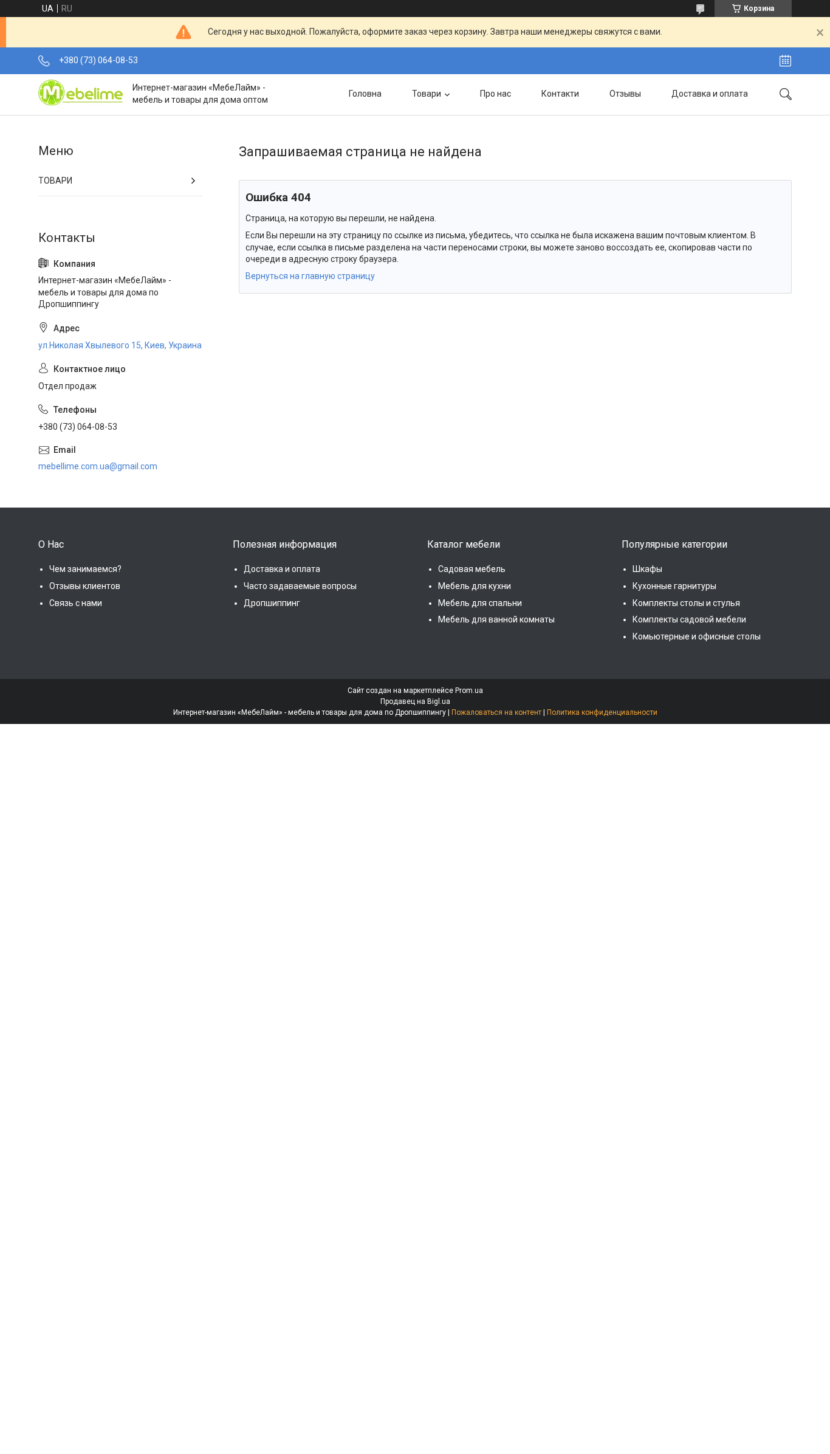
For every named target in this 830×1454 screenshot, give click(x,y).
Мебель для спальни (480, 603)
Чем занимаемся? (85, 569)
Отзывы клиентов (84, 586)
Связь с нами (75, 603)
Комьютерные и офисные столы (697, 636)
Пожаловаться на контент (496, 712)
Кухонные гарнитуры (674, 586)
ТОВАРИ (55, 180)
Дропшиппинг (272, 603)
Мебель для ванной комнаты (496, 619)
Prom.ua (469, 690)
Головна (365, 93)
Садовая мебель (472, 569)
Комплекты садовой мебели (689, 619)
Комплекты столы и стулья (686, 603)
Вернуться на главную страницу (310, 276)
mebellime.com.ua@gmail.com (97, 466)
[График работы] (785, 60)
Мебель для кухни (474, 586)
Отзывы (625, 93)
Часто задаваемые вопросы (300, 586)
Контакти (560, 93)
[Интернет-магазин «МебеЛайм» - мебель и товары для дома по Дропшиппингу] (80, 94)
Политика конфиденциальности (602, 712)
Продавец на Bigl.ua (415, 701)
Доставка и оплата (709, 93)
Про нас (495, 93)
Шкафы (647, 569)
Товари (426, 93)
